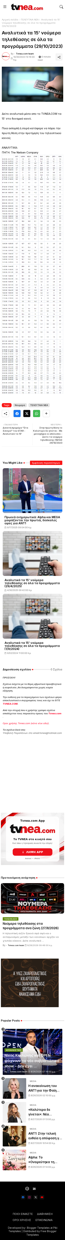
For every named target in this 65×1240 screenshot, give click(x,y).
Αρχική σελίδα (10, 19)
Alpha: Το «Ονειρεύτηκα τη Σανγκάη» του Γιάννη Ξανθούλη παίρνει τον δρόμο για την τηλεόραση (45, 1160)
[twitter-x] (35, 1197)
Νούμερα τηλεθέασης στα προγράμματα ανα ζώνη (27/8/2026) (31, 926)
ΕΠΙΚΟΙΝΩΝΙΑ (44, 1220)
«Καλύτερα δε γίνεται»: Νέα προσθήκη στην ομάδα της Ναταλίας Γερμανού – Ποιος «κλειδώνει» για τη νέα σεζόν (44, 1112)
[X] (26, 413)
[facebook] (23, 1197)
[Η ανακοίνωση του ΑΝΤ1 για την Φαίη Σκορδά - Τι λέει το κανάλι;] (14, 1088)
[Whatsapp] (36, 413)
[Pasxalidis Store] (30, 1006)
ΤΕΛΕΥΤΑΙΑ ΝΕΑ (30, 19)
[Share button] (46, 413)
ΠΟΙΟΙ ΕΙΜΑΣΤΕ (23, 1214)
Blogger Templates (38, 1227)
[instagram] (29, 1197)
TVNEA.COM (10, 703)
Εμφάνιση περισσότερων (46, 462)
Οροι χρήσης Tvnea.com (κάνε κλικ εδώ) (26, 723)
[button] (61, 6)
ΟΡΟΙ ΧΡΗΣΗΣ (22, 1220)
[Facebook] (17, 413)
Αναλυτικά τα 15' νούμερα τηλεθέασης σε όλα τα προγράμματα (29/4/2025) (32, 583)
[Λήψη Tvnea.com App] (32, 839)
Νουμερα (20, 405)
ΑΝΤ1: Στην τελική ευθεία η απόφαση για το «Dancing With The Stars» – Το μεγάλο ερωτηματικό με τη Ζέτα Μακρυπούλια (45, 1136)
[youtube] (42, 1197)
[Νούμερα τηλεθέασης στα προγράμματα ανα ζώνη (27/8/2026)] (32, 898)
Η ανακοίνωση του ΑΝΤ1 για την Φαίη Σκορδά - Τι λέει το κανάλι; (43, 1088)
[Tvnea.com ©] (26, 6)
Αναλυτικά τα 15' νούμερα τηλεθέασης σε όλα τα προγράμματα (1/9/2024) (32, 645)
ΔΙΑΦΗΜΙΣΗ (45, 1214)
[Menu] (5, 6)
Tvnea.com (54, 713)
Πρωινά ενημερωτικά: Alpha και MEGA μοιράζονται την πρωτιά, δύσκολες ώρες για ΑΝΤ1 (32, 520)
